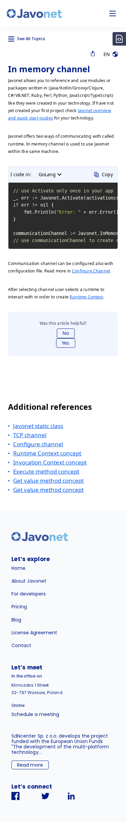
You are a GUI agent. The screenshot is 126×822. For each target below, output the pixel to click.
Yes (65, 343)
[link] (34, 13)
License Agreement (34, 632)
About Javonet (28, 581)
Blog (16, 619)
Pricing (19, 606)
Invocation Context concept (50, 462)
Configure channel (38, 444)
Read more (30, 765)
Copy (107, 174)
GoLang (47, 174)
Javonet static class (38, 426)
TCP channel (29, 435)
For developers (28, 593)
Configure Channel (91, 271)
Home (18, 568)
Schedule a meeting (35, 714)
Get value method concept (48, 480)
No (65, 333)
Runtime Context (86, 297)
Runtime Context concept (47, 453)
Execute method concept (46, 471)
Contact (21, 645)
